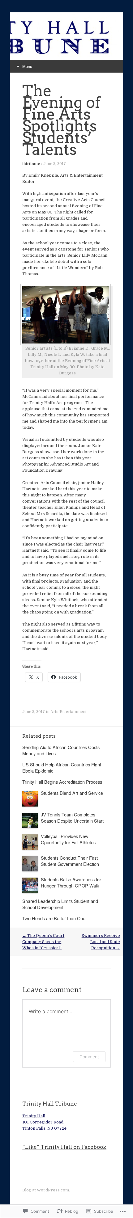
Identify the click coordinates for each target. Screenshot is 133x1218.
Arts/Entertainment (68, 712)
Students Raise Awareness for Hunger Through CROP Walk (71, 882)
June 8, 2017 (54, 164)
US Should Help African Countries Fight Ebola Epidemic (61, 767)
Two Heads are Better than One (53, 918)
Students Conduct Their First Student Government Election (70, 860)
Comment (89, 1056)
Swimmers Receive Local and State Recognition (101, 941)
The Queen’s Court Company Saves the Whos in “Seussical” (43, 941)
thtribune (31, 164)
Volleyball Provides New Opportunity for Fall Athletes (68, 839)
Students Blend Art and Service (72, 793)
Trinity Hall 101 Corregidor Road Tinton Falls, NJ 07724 (44, 1122)
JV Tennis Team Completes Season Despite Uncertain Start (72, 817)
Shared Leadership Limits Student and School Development (60, 904)
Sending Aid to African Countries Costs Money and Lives (61, 750)
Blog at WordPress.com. (46, 1190)
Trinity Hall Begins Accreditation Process (62, 781)
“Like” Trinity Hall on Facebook (64, 1147)
